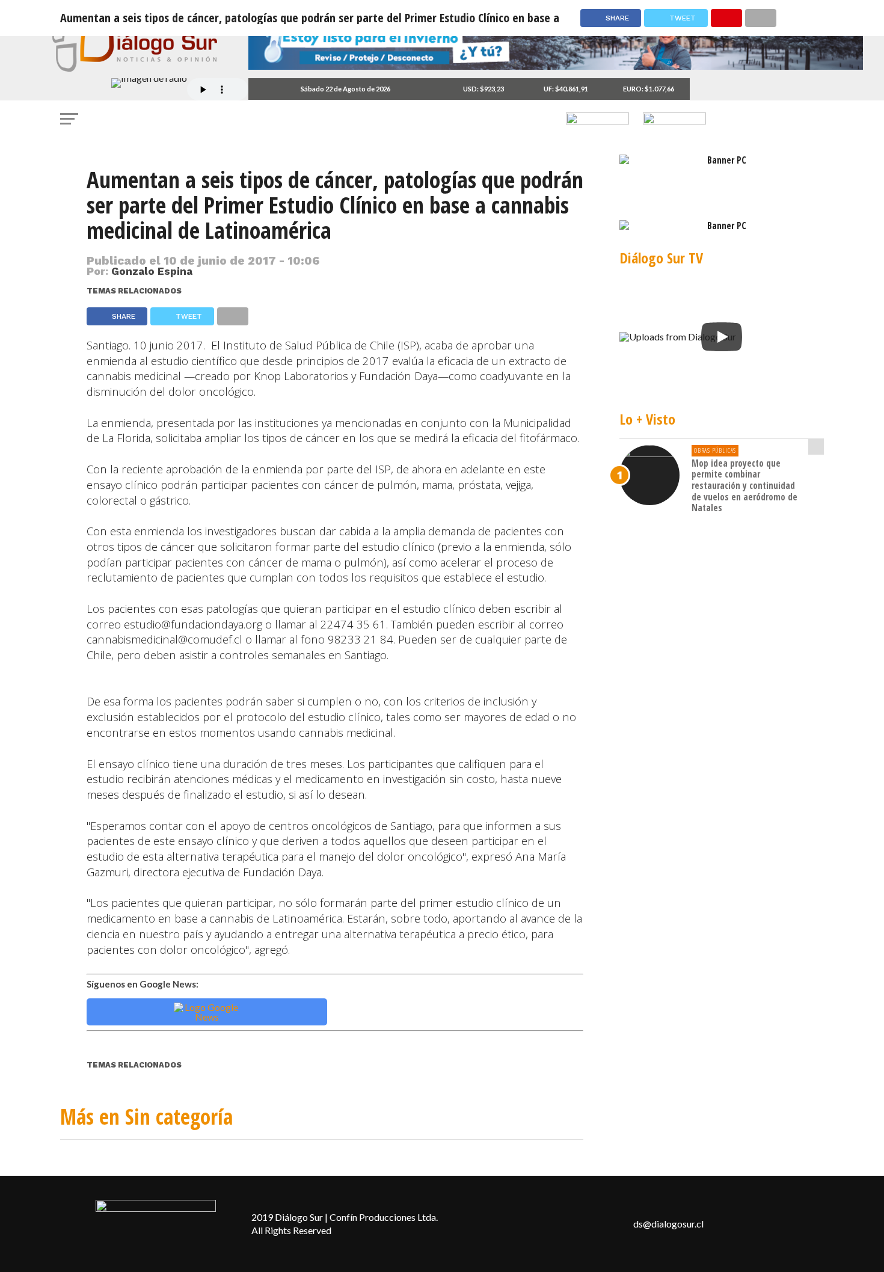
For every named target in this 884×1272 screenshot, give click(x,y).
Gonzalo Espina (151, 271)
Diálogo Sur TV (661, 258)
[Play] (721, 336)
